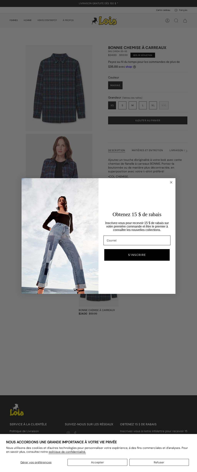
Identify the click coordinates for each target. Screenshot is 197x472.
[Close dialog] (171, 182)
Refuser (159, 462)
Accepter (97, 462)
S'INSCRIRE (137, 255)
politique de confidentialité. (67, 452)
